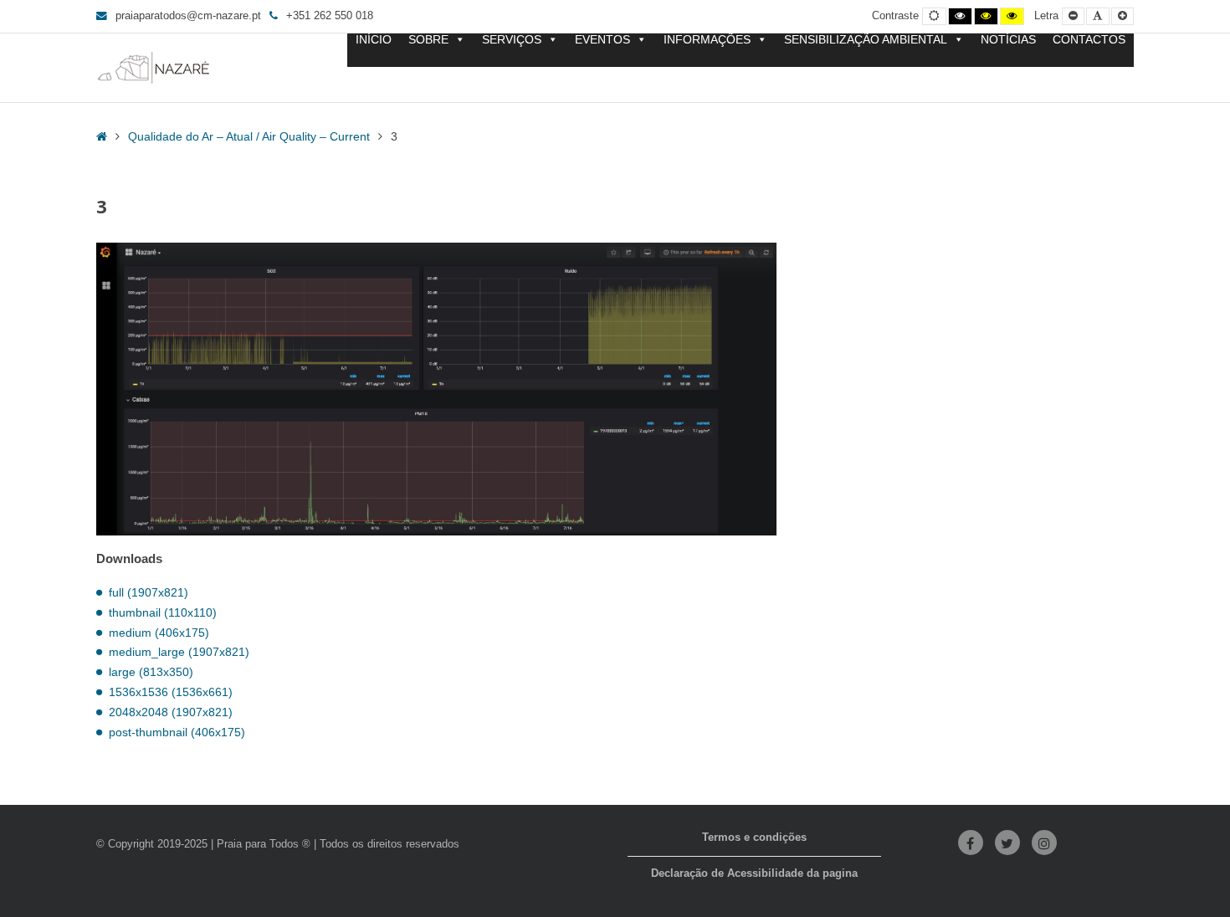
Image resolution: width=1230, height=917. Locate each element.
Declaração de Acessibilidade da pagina (754, 873)
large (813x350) (151, 672)
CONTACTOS (1089, 39)
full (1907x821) (148, 592)
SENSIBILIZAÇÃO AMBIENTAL (865, 39)
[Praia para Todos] (154, 68)
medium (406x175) (159, 632)
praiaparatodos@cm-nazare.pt (188, 16)
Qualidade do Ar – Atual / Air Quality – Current (249, 136)
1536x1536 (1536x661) (171, 692)
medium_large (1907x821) (179, 651)
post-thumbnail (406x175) (177, 732)
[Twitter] (1007, 842)
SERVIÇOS (511, 39)
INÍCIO (374, 39)
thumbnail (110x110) (163, 612)
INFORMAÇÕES (707, 39)
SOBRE (428, 39)
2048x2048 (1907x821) (171, 712)
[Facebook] (970, 842)
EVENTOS (602, 39)
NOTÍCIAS (1008, 39)
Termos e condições (754, 837)
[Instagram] (1044, 842)
